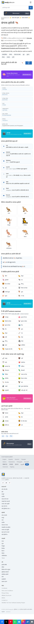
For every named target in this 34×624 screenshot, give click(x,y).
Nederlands (12, 462)
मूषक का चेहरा (22, 321)
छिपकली (21, 370)
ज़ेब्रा (20, 341)
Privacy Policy (5, 593)
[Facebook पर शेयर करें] (2, 622)
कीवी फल (5, 425)
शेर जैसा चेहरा (22, 421)
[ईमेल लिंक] (32, 622)
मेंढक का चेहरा (22, 378)
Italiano (4, 462)
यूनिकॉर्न (5, 280)
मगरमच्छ (5, 421)
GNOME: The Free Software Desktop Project (13, 602)
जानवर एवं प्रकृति (5, 529)
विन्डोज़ (3, 548)
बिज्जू (20, 284)
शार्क (4, 362)
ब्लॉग (3, 576)
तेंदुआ (20, 276)
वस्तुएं (3, 517)
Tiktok (3, 558)
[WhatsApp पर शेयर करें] (15, 622)
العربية (22, 464)
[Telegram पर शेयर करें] (19, 622)
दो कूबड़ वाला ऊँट (7, 349)
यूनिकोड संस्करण (5, 572)
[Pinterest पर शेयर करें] (10, 622)
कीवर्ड (3, 567)
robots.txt (8, 611)
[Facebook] (3, 483)
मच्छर (4, 358)
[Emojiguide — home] (8, 2)
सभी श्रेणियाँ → (5, 534)
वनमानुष (5, 317)
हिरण (4, 276)
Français (23, 459)
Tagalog (12, 467)
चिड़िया (5, 374)
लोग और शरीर (4, 489)
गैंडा (20, 325)
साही (4, 337)
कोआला (5, 413)
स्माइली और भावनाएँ (6, 501)
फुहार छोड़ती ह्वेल (23, 386)
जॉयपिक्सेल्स (4, 555)
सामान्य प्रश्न (4, 581)
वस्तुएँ (3, 494)
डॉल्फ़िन (21, 366)
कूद (3, 436)
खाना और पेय (4, 506)
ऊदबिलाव (21, 345)
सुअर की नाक (22, 317)
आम (20, 425)
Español (10, 459)
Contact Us (4, 600)
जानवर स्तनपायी (25, 17)
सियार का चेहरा (22, 288)
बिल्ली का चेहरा (6, 321)
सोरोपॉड (5, 378)
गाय (20, 280)
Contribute (4, 588)
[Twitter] (6, 483)
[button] (17, 89)
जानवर (8, 57)
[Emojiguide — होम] (3, 474)
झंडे (2, 491)
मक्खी (4, 386)
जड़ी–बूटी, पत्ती (22, 390)
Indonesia (5, 467)
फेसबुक (3, 546)
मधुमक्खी (5, 390)
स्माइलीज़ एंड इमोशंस (6, 527)
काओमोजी (4, 579)
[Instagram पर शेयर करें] (23, 622)
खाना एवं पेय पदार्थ (5, 532)
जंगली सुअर (6, 292)
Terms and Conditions (7, 590)
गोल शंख (5, 382)
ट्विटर (3, 551)
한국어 (16, 464)
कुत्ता (20, 292)
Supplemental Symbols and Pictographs (12, 125)
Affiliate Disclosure (6, 595)
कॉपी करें (29, 62)
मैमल (11, 436)
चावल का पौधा (22, 374)
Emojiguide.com (5, 17)
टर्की (20, 358)
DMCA (3, 598)
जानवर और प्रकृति (15, 17)
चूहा (4, 288)
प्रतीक (3, 496)
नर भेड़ (21, 296)
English (4, 459)
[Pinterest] (9, 483)
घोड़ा (20, 337)
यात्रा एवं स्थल (5, 525)
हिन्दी (27, 464)
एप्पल (3, 541)
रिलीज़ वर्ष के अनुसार (6, 569)
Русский (26, 462)
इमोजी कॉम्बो (4, 564)
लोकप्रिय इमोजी (5, 574)
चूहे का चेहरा (6, 325)
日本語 (11, 464)
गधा (20, 333)
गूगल (3, 543)
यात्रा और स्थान (5, 499)
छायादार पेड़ (6, 366)
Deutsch (17, 459)
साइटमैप (3, 611)
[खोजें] (31, 7)
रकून (4, 345)
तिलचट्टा (5, 370)
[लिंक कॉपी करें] (28, 622)
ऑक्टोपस (21, 362)
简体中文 (5, 464)
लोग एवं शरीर (4, 515)
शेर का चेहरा (6, 284)
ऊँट (20, 349)
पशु (7, 436)
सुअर (4, 296)
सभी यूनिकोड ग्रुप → (6, 508)
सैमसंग (3, 553)
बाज (20, 382)
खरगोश (5, 417)
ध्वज (2, 520)
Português (19, 462)
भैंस (4, 329)
